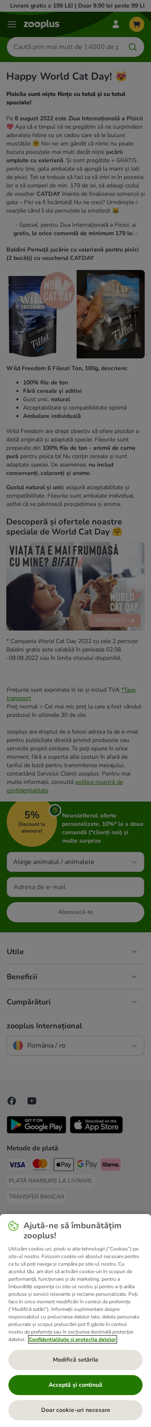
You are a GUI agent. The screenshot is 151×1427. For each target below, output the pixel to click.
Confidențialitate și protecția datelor (72, 1339)
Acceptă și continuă (75, 1385)
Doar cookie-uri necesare (75, 1410)
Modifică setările (76, 1360)
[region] (75, 1320)
